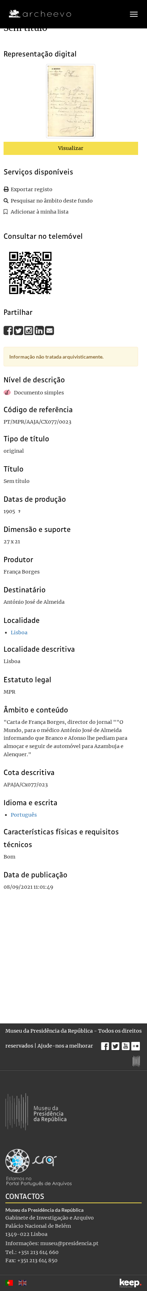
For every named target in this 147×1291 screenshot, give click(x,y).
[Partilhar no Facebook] (9, 330)
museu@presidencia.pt (69, 1243)
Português (24, 815)
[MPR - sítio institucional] (137, 1060)
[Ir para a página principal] (35, 14)
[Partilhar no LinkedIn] (40, 330)
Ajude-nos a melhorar (65, 1046)
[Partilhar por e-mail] (49, 330)
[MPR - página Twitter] (116, 1044)
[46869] (70, 102)
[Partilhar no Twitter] (19, 330)
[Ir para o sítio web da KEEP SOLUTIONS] (131, 1283)
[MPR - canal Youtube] (126, 1044)
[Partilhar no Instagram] (29, 330)
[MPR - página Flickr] (136, 1044)
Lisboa (19, 632)
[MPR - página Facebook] (106, 1044)
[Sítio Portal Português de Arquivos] (38, 1167)
